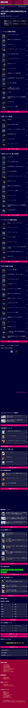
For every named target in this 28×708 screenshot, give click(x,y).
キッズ (16, 628)
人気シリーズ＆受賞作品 (8, 668)
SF (1, 628)
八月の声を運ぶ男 (11, 209)
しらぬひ (9, 92)
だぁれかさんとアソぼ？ (13, 302)
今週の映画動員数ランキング (6, 446)
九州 (2, 616)
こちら (6, 345)
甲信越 (2, 611)
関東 (15, 604)
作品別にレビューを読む (8, 671)
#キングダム (3, 572)
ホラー (16, 630)
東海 (15, 606)
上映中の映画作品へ (5, 650)
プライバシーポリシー (20, 700)
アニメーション (18, 625)
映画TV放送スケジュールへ (13, 595)
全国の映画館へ (14, 619)
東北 (15, 609)
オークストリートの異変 (13, 106)
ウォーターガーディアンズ (13, 58)
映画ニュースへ (14, 526)
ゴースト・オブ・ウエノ (13, 232)
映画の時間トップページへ (6, 655)
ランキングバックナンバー (9, 685)
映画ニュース (6, 691)
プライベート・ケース (12, 227)
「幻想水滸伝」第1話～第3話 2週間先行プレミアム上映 (17, 332)
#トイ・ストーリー (18, 569)
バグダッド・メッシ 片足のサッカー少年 (16, 129)
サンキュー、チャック (12, 241)
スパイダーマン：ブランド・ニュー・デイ (17, 49)
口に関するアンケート (12, 283)
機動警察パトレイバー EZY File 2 (15, 317)
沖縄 (15, 616)
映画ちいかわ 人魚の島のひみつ (14, 39)
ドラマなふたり (11, 101)
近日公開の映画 (6, 667)
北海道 (2, 609)
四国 (15, 614)
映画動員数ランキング (8, 684)
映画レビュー (13, 563)
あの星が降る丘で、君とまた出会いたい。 (17, 78)
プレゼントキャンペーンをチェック (14, 425)
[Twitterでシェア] (16, 351)
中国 (2, 614)
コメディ (3, 630)
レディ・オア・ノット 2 (13, 143)
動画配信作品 (6, 693)
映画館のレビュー (7, 678)
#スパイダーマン (4, 569)
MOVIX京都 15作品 (7, 266)
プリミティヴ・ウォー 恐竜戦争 (14, 288)
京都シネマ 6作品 (6, 116)
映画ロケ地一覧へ (13, 636)
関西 (2, 606)
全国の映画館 (6, 677)
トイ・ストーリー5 (12, 68)
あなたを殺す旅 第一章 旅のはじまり (15, 251)
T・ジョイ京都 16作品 (8, 31)
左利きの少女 (10, 256)
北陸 (15, 611)
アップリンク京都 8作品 (9, 220)
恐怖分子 (9, 119)
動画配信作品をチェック (13, 488)
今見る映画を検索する (11, 6)
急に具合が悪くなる (12, 134)
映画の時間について (14, 647)
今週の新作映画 (6, 666)
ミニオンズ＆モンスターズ (13, 34)
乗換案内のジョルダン (10, 700)
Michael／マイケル (12, 63)
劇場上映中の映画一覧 (13, 467)
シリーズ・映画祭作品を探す (13, 574)
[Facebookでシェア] (11, 351)
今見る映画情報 (6, 695)
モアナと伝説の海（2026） (13, 53)
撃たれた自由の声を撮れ (13, 124)
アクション (3, 625)
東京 (2, 604)
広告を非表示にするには (21, 392)
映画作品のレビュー (7, 670)
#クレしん (11, 569)
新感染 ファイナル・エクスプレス (15, 222)
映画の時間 (3, 6)
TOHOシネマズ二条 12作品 (9, 154)
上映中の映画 (6, 664)
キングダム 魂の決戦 (12, 82)
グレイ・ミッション (12, 195)
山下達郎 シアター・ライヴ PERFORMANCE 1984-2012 (14, 88)
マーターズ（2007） (12, 237)
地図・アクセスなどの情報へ (13, 111)
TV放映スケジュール (7, 694)
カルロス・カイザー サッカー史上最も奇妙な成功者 (17, 247)
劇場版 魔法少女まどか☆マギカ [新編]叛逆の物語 (17, 97)
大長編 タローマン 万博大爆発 (14, 73)
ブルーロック (10, 44)
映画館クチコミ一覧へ (13, 634)
